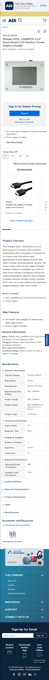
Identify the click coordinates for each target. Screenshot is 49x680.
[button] (47, 340)
